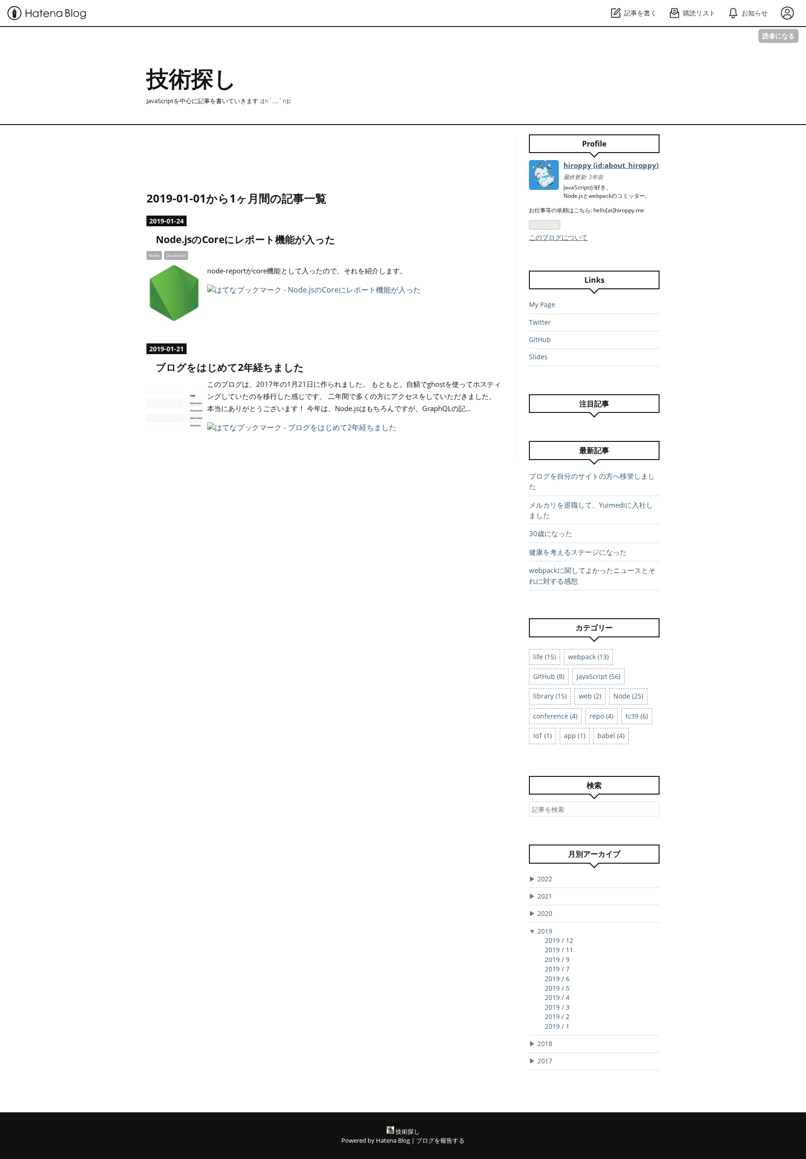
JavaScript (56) (598, 676)
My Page (542, 304)
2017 (544, 1060)
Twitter (540, 322)
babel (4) (611, 735)
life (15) (544, 656)
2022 (544, 878)
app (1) (574, 735)
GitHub (540, 339)
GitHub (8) (548, 676)
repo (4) (601, 716)
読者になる (778, 36)
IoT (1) (542, 735)
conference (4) (555, 716)
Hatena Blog (393, 1140)
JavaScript (176, 255)
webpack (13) (588, 656)
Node (154, 255)
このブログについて (558, 237)
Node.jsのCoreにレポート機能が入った (245, 239)
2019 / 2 (557, 1016)
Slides (538, 356)
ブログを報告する (440, 1140)
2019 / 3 (557, 1007)
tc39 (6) (636, 716)
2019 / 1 (557, 1026)
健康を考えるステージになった (578, 552)
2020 (544, 913)
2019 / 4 (557, 997)
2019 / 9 (557, 959)
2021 (544, 896)
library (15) (550, 695)
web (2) (590, 695)
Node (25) (628, 695)
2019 (544, 931)
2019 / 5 (557, 988)
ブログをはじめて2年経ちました (230, 367)
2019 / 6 (557, 978)
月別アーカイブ (594, 854)
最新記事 (594, 450)
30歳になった (550, 533)
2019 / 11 (559, 949)
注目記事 (594, 403)
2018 (544, 1043)
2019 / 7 (557, 968)
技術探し (191, 78)
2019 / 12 (559, 940)
